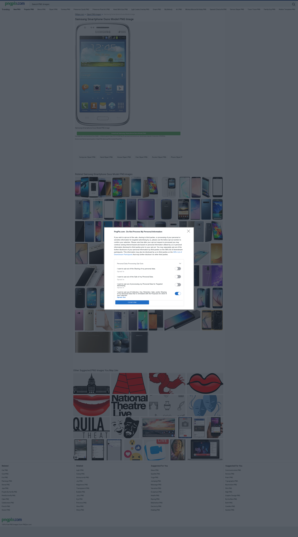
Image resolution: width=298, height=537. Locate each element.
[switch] (178, 268)
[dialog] (149, 268)
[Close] (189, 232)
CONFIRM (132, 302)
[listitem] (149, 263)
